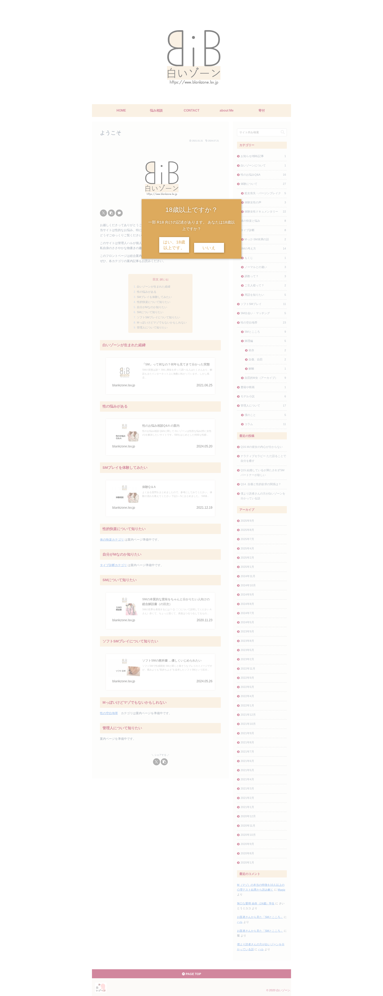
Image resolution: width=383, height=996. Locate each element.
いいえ (209, 247)
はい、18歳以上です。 (174, 245)
